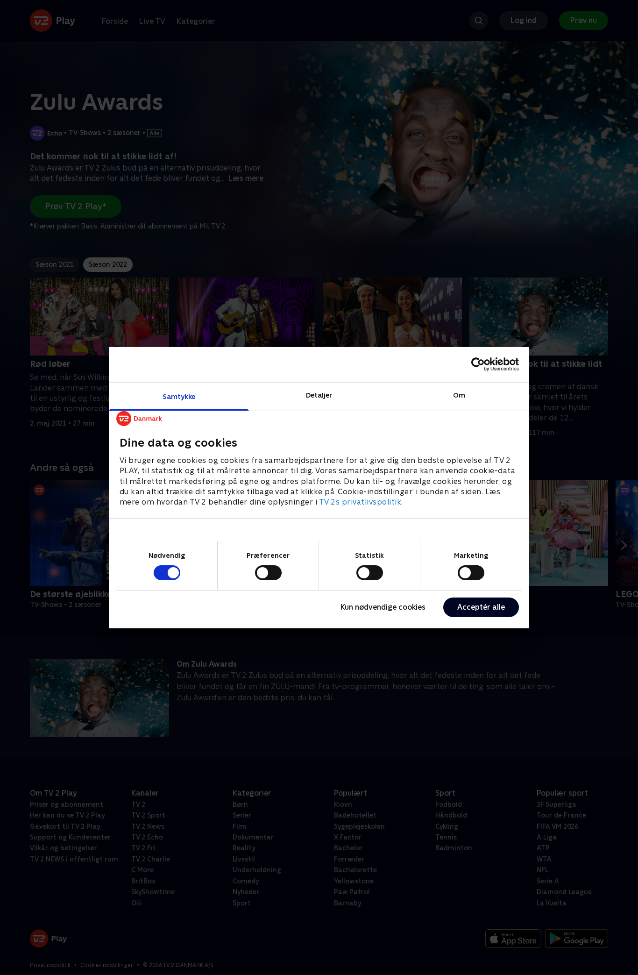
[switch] (268, 572)
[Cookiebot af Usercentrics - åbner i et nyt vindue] (478, 364)
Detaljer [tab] (319, 395)
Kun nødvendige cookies (382, 607)
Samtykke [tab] (179, 396)
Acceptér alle (481, 607)
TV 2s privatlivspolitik (360, 502)
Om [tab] (459, 395)
